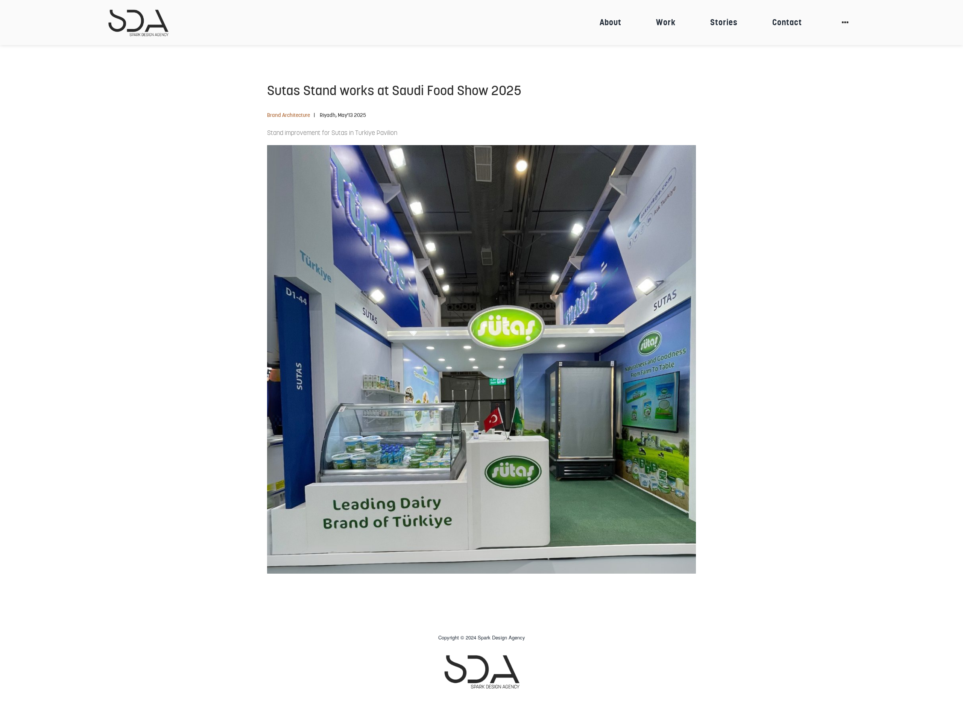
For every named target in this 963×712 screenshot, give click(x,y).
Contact (787, 22)
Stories (724, 22)
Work (666, 22)
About (610, 22)
